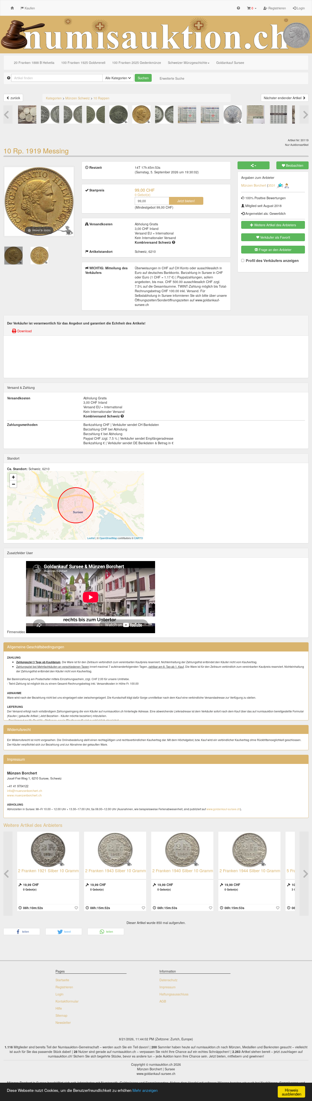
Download (24, 331)
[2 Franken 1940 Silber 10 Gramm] (118, 850)
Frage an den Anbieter (274, 249)
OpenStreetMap (108, 538)
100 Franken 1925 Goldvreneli (83, 62)
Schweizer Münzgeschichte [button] (187, 62)
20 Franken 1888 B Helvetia (34, 62)
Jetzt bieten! (186, 201)
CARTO (138, 538)
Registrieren (276, 8)
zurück (15, 97)
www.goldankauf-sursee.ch (223, 809)
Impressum (167, 987)
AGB (162, 1001)
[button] (251, 8)
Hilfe (59, 1008)
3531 (271, 185)
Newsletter (63, 1022)
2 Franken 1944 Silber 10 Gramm (185, 870)
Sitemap (61, 1015)
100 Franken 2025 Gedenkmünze (136, 62)
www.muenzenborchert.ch (24, 795)
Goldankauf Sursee (230, 62)
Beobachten (294, 165)
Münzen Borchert (253, 185)
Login (300, 8)
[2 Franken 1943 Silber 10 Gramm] (51, 850)
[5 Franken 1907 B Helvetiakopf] (252, 850)
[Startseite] (12, 8)
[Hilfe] (238, 8)
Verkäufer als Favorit (274, 237)
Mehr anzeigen (145, 1090)
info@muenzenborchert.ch (24, 790)
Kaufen (29, 8)
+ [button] (13, 477)
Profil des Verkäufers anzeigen (272, 260)
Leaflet (91, 538)
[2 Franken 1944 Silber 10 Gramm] (185, 850)
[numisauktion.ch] (156, 34)
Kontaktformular (67, 1001)
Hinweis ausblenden (291, 1092)
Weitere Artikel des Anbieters (274, 225)
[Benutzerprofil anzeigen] (286, 185)
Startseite (62, 980)
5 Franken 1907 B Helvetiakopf (250, 870)
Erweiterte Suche (172, 78)
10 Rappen (101, 98)
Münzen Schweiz (77, 98)
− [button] (13, 484)
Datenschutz (168, 980)
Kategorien (54, 98)
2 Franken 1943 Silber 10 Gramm (51, 870)
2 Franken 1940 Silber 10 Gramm (118, 870)
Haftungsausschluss (173, 994)
